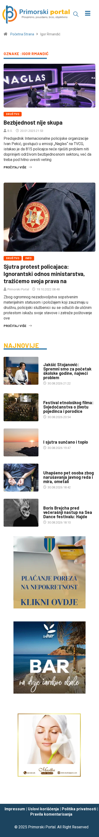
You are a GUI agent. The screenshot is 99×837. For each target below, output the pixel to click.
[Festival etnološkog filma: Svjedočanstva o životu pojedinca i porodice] (21, 407)
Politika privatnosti (79, 809)
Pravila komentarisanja (51, 814)
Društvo (12, 114)
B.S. (10, 131)
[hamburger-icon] (87, 14)
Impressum (15, 809)
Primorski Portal (18, 289)
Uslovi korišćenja (43, 809)
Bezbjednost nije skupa (33, 122)
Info (28, 258)
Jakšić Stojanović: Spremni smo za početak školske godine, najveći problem (67, 371)
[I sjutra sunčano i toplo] (21, 442)
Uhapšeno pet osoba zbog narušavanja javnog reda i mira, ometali (68, 477)
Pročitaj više (15, 167)
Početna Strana (22, 34)
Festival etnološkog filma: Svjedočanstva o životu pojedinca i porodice (68, 407)
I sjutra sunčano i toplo (65, 442)
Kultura (49, 397)
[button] (76, 14)
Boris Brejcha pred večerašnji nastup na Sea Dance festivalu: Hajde (67, 512)
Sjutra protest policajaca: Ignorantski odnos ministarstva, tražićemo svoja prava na (44, 273)
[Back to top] (88, 796)
